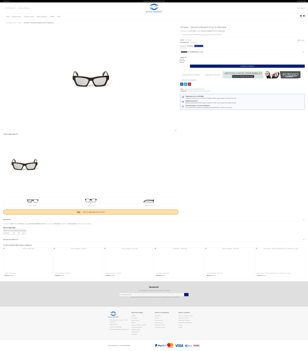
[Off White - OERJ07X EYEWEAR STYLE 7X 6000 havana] (24, 165)
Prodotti (189, 91)
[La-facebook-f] (155, 301)
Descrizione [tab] (7, 219)
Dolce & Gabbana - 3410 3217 (63, 273)
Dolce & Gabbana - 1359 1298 (214, 273)
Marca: (182, 40)
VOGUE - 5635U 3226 (10, 273)
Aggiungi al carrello (247, 66)
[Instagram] (153, 301)
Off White (188, 40)
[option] (90, 79)
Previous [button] (3, 263)
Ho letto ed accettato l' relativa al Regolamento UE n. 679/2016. (154, 297)
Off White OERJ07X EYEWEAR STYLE (194, 89)
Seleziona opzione (10, 279)
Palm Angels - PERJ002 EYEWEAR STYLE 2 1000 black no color (273, 273)
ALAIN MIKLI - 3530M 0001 (163, 273)
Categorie (183, 91)
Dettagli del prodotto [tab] (10, 239)
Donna (208, 91)
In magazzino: (184, 42)
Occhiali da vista (197, 91)
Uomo (204, 91)
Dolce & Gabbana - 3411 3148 (113, 273)
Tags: (181, 89)
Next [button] (304, 263)
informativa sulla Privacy (150, 297)
